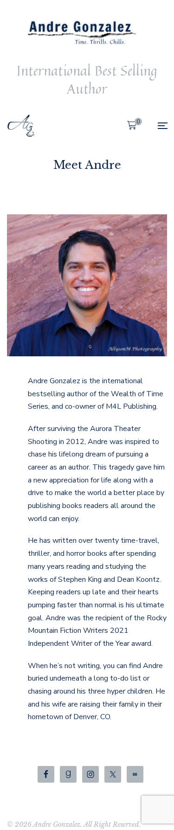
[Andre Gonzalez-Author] (20, 125)
